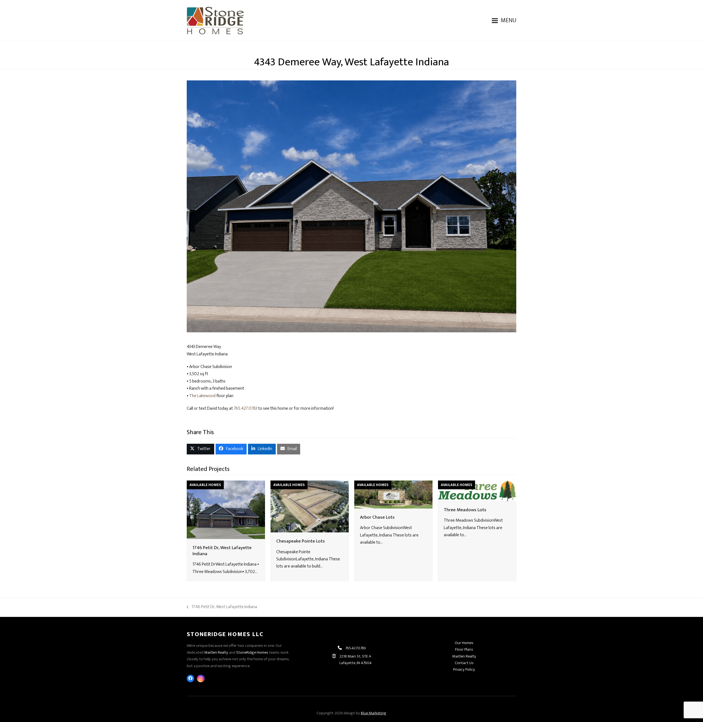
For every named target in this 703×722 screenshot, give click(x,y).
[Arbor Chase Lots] (393, 494)
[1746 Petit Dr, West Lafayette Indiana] (226, 509)
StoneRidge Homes (252, 652)
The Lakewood (202, 396)
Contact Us (464, 662)
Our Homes (464, 642)
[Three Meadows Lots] (477, 490)
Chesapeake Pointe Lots (300, 541)
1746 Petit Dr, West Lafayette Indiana (222, 551)
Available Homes (205, 485)
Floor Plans (464, 649)
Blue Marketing (373, 713)
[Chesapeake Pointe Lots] (309, 506)
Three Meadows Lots (465, 510)
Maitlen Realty (216, 652)
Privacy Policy (464, 669)
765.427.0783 (245, 408)
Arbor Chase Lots (377, 517)
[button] (504, 21)
